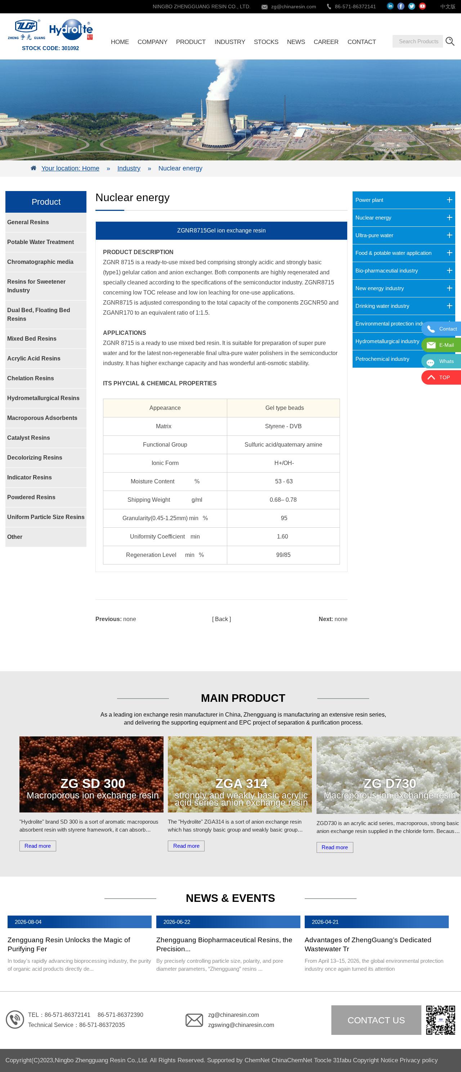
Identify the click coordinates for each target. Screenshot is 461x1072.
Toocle (322, 1060)
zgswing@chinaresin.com (241, 1025)
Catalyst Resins (28, 438)
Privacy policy (419, 1060)
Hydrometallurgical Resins (43, 398)
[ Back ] (221, 619)
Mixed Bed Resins (32, 339)
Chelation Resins (30, 378)
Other (14, 537)
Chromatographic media (40, 262)
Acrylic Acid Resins (34, 358)
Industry (128, 168)
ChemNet (257, 1060)
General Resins (28, 222)
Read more (37, 846)
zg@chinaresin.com (293, 6)
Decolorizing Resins (34, 458)
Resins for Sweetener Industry (36, 286)
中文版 (448, 6)
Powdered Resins (31, 497)
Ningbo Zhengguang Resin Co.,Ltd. (102, 1060)
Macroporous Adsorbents (42, 418)
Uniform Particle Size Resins (46, 517)
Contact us (376, 1020)
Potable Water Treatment (40, 242)
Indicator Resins (29, 477)
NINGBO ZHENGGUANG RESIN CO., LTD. (202, 6)
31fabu (342, 1060)
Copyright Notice (375, 1060)
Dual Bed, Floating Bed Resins (38, 314)
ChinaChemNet (292, 1060)
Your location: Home (70, 168)
